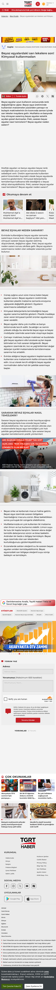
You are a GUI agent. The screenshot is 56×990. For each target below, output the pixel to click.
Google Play (15, 899)
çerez (46, 972)
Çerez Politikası (11, 870)
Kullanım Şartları (43, 856)
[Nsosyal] (53, 96)
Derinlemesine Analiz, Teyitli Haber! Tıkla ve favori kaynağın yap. (28, 602)
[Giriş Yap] (37, 4)
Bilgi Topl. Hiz (41, 866)
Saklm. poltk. (10, 874)
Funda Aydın (21, 96)
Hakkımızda (10, 858)
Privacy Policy (42, 863)
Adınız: (6, 666)
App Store (34, 899)
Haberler (4, 16)
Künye (8, 861)
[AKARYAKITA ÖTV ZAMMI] (28, 636)
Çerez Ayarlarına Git (34, 986)
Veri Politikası (41, 869)
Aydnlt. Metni (41, 872)
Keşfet (10, 47)
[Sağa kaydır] (51, 210)
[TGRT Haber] (28, 4)
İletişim (8, 864)
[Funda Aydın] (3, 96)
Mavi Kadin (14, 16)
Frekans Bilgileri (11, 867)
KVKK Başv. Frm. (42, 875)
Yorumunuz (22, 677)
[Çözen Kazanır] (28, 40)
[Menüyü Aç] (7, 4)
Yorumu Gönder (28, 720)
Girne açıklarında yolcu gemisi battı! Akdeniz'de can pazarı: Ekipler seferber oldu (33, 10)
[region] (28, 978)
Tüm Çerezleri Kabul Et (12, 986)
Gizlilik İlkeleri (41, 860)
